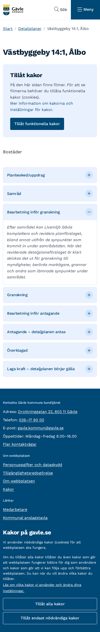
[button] (50, 175)
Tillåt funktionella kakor (37, 123)
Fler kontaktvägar (20, 444)
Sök (63, 9)
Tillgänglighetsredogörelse (28, 473)
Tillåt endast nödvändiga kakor (50, 618)
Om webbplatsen (19, 481)
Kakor (8, 489)
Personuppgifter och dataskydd (32, 464)
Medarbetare (15, 509)
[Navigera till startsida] (12, 10)
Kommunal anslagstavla (25, 517)
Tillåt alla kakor (50, 604)
